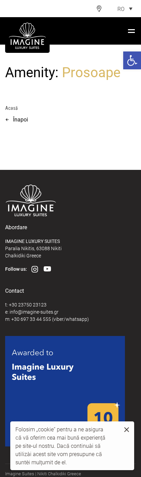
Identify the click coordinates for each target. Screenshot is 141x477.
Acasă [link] (11, 108)
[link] (132, 60)
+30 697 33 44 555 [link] (31, 319)
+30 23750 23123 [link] (28, 304)
